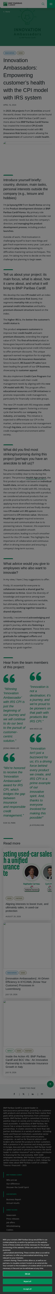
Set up (27, 1273)
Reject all (27, 1281)
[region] (27, 1263)
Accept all (27, 1289)
